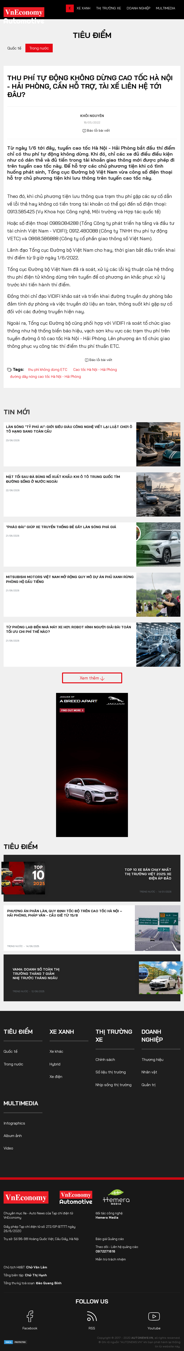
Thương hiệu (152, 1059)
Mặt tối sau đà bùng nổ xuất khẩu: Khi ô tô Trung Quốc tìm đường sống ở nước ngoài (63, 479)
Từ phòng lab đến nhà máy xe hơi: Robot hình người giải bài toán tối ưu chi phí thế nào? (68, 629)
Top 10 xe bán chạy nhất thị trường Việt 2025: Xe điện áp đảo (148, 874)
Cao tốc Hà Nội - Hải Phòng (95, 369)
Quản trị (148, 1084)
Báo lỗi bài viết (98, 130)
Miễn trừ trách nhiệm (111, 1259)
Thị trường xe (108, 8)
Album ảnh (13, 1135)
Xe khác (56, 1051)
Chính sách (105, 1059)
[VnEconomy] (26, 1197)
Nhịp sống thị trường (114, 1084)
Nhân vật (149, 1072)
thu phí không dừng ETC (47, 369)
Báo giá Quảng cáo (110, 1239)
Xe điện (56, 1076)
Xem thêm (90, 677)
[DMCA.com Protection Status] (16, 1342)
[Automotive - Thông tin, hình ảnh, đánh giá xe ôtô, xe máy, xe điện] (32, 16)
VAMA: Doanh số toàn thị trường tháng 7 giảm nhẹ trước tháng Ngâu (36, 973)
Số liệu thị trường (111, 1072)
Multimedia (165, 8)
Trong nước (39, 48)
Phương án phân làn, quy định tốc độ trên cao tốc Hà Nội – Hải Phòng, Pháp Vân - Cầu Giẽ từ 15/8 (64, 913)
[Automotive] (77, 1197)
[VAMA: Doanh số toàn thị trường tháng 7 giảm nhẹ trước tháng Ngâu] (161, 977)
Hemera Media (107, 1217)
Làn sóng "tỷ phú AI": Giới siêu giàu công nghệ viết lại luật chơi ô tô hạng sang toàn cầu (69, 429)
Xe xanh (83, 8)
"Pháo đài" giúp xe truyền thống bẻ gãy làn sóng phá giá (61, 527)
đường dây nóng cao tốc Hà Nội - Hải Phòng (45, 376)
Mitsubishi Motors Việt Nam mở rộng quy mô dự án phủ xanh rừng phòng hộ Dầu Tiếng (70, 579)
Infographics (14, 1123)
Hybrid (55, 1064)
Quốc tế (14, 48)
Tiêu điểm (92, 35)
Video (8, 1148)
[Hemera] (116, 1197)
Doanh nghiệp (138, 8)
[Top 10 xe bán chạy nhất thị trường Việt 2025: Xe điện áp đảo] (23, 878)
